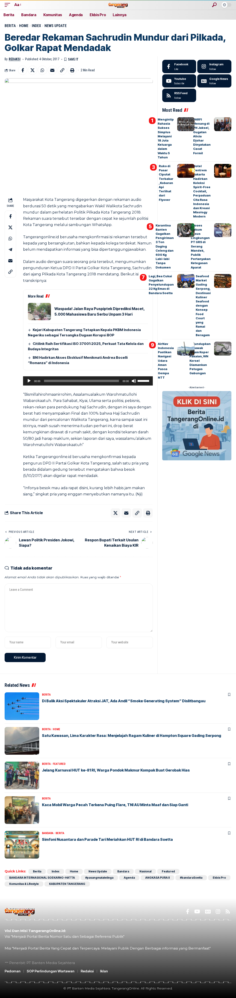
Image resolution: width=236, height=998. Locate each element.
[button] (8, 5)
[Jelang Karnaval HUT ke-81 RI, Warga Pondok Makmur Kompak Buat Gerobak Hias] (22, 775)
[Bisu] (134, 381)
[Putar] (29, 381)
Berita (10, 26)
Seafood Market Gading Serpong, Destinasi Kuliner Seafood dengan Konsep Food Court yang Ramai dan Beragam (203, 305)
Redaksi (15, 59)
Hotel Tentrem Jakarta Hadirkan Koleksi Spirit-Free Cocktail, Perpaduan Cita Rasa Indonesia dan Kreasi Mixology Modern (202, 191)
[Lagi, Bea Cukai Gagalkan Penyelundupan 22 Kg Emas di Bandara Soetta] (186, 281)
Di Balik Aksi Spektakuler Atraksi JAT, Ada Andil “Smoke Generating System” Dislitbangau (123, 701)
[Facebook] (179, 66)
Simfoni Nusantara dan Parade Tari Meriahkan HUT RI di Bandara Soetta (107, 839)
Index (36, 26)
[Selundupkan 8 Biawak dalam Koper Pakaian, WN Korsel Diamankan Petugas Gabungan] (222, 349)
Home (23, 26)
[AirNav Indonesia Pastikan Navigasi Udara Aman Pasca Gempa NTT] (186, 349)
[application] (88, 381)
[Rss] (227, 911)
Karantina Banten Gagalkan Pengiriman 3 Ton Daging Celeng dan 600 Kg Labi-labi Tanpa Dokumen (165, 246)
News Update (55, 26)
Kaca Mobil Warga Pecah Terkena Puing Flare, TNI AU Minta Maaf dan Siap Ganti (115, 804)
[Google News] (214, 81)
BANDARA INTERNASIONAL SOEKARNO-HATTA (42, 877)
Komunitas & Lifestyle (24, 884)
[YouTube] (197, 911)
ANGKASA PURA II (157, 877)
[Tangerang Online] (118, 5)
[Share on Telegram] (10, 249)
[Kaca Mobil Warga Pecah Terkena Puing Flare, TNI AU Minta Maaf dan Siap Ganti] (22, 810)
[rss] (179, 95)
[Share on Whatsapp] (42, 70)
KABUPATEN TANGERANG (67, 884)
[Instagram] (214, 66)
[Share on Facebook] (22, 70)
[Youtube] (179, 81)
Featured (59, 764)
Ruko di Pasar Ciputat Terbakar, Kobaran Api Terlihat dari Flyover (166, 183)
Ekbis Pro (219, 877)
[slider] (144, 380)
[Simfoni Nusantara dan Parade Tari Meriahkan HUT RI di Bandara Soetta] (22, 845)
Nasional (145, 871)
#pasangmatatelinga (99, 877)
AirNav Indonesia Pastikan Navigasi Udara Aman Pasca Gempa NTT (166, 360)
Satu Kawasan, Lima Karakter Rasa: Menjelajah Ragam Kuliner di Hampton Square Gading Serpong (131, 735)
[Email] (52, 70)
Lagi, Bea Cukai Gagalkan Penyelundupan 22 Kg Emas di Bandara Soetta (161, 284)
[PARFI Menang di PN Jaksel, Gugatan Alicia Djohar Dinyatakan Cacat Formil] (222, 124)
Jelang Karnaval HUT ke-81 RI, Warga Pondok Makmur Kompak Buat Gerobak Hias (116, 770)
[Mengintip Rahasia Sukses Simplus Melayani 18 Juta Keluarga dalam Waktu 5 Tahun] (186, 124)
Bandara (47, 833)
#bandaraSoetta (191, 877)
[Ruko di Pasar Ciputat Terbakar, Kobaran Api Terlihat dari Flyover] (186, 171)
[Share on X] (32, 70)
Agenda (129, 877)
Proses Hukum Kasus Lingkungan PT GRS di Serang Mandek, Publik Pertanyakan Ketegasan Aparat (201, 246)
